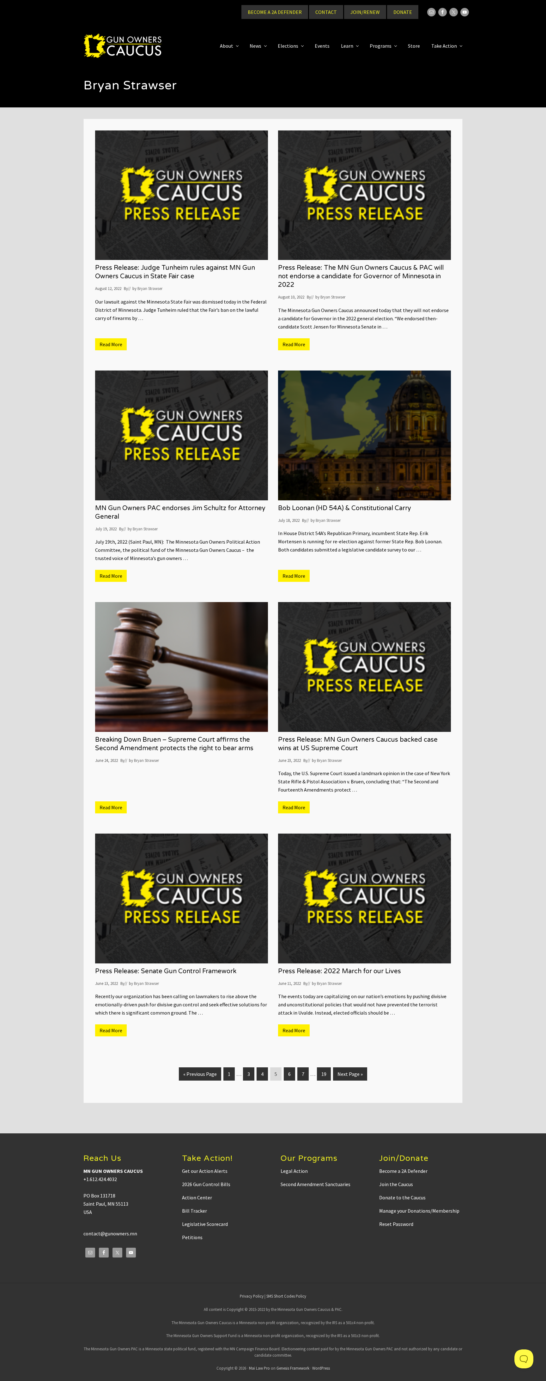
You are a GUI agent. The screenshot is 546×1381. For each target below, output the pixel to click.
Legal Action (294, 1171)
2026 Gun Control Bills (206, 1184)
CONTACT (326, 12)
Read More (113, 345)
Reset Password (396, 1224)
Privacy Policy (252, 1296)
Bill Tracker (194, 1211)
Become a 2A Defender (403, 1171)
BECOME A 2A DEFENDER (275, 12)
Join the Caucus (396, 1184)
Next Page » (350, 1075)
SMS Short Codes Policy (286, 1296)
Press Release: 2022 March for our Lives (339, 971)
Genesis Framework (292, 1368)
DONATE (402, 12)
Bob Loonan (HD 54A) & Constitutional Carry (344, 508)
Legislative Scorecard (205, 1224)
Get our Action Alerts (205, 1171)
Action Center (197, 1197)
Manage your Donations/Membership (419, 1211)
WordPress (321, 1368)
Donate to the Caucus (402, 1197)
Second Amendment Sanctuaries (315, 1184)
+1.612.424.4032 (100, 1179)
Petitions (192, 1237)
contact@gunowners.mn (110, 1233)
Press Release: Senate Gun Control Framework (165, 971)
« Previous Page (200, 1075)
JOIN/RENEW (365, 12)
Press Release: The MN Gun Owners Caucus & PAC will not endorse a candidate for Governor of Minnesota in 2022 (361, 276)
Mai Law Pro (259, 1368)
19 (326, 1073)
